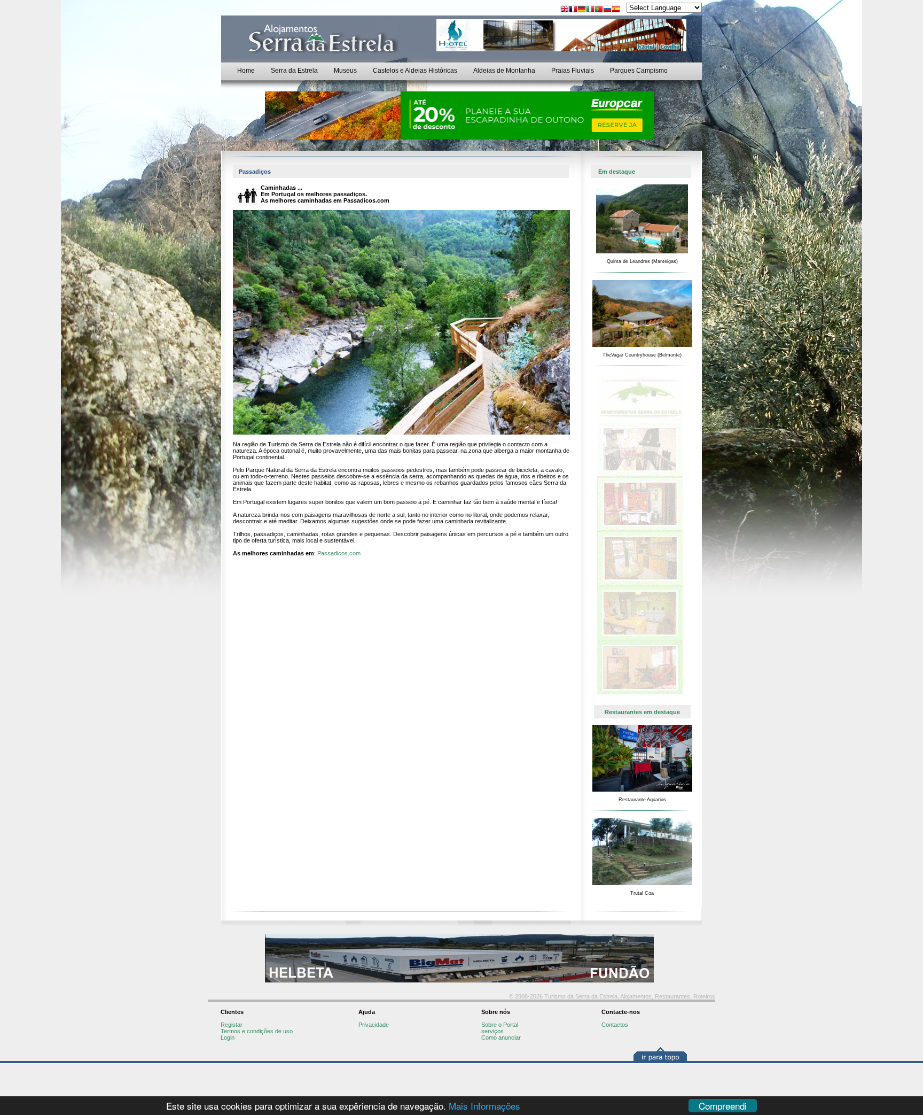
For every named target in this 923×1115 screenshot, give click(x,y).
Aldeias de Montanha (504, 70)
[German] (581, 10)
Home (246, 70)
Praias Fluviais (572, 70)
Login (227, 1037)
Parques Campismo (639, 70)
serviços (492, 1031)
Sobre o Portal (499, 1024)
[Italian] (590, 10)
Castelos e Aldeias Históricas (415, 70)
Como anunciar (501, 1037)
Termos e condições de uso (257, 1031)
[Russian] (607, 10)
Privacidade (373, 1024)
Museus (345, 70)
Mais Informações (484, 1105)
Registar (232, 1024)
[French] (573, 10)
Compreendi (723, 1105)
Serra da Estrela (294, 70)
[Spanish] (616, 10)
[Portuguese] (599, 10)
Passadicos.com (339, 553)
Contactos (614, 1024)
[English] (564, 10)
